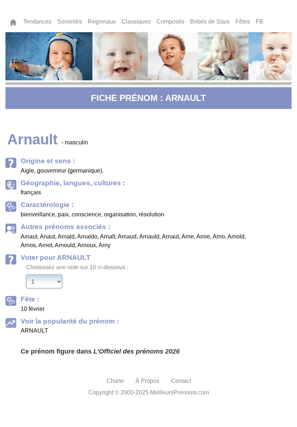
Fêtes (242, 21)
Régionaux (102, 21)
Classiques (136, 21)
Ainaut (29, 236)
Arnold (235, 236)
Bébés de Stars (210, 21)
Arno (219, 236)
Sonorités (69, 21)
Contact (181, 381)
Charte (115, 381)
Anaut (47, 236)
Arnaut (170, 236)
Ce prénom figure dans (100, 351)
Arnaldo (87, 236)
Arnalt (107, 236)
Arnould (65, 245)
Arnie (203, 236)
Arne (187, 236)
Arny (104, 245)
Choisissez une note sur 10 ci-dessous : (77, 267)
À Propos (147, 381)
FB (259, 21)
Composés (170, 21)
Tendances (37, 21)
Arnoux (87, 245)
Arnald (66, 236)
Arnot (45, 245)
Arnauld (149, 236)
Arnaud (127, 236)
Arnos (28, 245)
